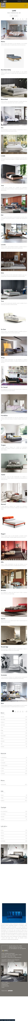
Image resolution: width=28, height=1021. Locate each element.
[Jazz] (14, 174)
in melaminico (14, 757)
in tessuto (14, 773)
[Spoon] (14, 607)
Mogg (14, 730)
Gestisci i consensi (11, 1020)
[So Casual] (14, 375)
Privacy (1, 1020)
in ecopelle (14, 762)
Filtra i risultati (14, 15)
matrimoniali (14, 784)
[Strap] (14, 346)
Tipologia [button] (3, 807)
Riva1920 (14, 741)
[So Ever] (14, 318)
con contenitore (14, 811)
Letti (20, 12)
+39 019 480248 (24, 1)
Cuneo (14, 830)
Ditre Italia (14, 719)
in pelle (14, 770)
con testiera (14, 814)
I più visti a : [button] (4, 826)
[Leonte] (14, 233)
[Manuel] (14, 492)
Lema (14, 727)
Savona (14, 838)
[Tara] (14, 289)
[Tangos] (14, 433)
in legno (14, 768)
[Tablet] (14, 463)
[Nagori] (14, 522)
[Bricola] (14, 578)
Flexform (14, 722)
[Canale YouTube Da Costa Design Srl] (5, 1)
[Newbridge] (14, 635)
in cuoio (14, 760)
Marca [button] (2, 713)
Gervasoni (14, 724)
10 (26, 18)
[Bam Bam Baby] (14, 58)
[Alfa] (14, 550)
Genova (14, 832)
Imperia (14, 835)
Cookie (5, 1020)
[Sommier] (14, 663)
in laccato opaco (14, 765)
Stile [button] (2, 791)
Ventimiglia (14, 841)
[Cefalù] (14, 144)
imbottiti (14, 816)
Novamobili (14, 735)
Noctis (14, 733)
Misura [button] (3, 780)
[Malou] (14, 30)
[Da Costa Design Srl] (3, 5)
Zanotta (14, 746)
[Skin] (14, 261)
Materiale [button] (3, 753)
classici (14, 795)
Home (8, 12)
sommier (14, 819)
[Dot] (14, 203)
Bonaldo (14, 716)
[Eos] (14, 116)
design (14, 797)
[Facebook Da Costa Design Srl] (4, 1)
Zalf (14, 743)
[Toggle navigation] (25, 5)
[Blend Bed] (14, 87)
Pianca (14, 738)
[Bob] (14, 691)
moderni (14, 800)
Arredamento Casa (14, 12)
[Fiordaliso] (14, 404)
